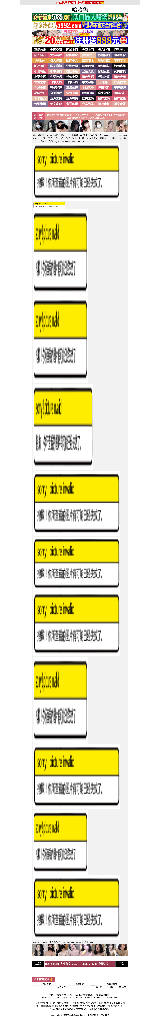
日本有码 (72, 82)
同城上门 (72, 49)
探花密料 (104, 104)
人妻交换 (61, 987)
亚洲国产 (104, 82)
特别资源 (40, 104)
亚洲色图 (72, 66)
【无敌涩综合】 (112, 984)
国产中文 (72, 60)
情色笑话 (88, 77)
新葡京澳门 (48, 984)
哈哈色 (80, 10)
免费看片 (56, 55)
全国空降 (56, 49)
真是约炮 (40, 49)
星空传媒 (120, 104)
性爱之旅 (40, 82)
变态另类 (88, 104)
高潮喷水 (88, 60)
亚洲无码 (56, 98)
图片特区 (40, 66)
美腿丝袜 (104, 66)
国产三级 (120, 98)
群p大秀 (122, 987)
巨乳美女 (120, 49)
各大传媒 (56, 60)
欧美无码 (88, 98)
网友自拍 (56, 66)
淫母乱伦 (120, 55)
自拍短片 (56, 93)
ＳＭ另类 (88, 87)
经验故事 (104, 77)
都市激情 (56, 71)
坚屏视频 (120, 87)
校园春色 (72, 71)
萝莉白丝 (88, 93)
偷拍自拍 (104, 55)
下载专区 (120, 60)
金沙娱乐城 (112, 987)
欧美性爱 (120, 82)
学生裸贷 (104, 93)
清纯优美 (120, 66)
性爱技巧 (56, 77)
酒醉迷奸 (120, 93)
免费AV (40, 60)
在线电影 (40, 87)
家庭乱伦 (104, 71)
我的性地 (105, 1015)
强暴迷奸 (56, 87)
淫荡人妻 (88, 71)
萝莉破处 (88, 55)
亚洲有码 (72, 98)
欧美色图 (88, 66)
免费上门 (88, 49)
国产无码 (104, 98)
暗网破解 (72, 55)
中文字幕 (88, 82)
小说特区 (40, 71)
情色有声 (72, 93)
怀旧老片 (104, 87)
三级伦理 (72, 87)
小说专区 (40, 77)
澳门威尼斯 (101, 987)
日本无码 (56, 82)
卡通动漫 (72, 104)
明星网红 (104, 60)
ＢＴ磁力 (40, 98)
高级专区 (40, 93)
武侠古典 (120, 71)
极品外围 (104, 49)
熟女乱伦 (56, 104)
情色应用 (120, 77)
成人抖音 (40, 55)
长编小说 (72, 77)
